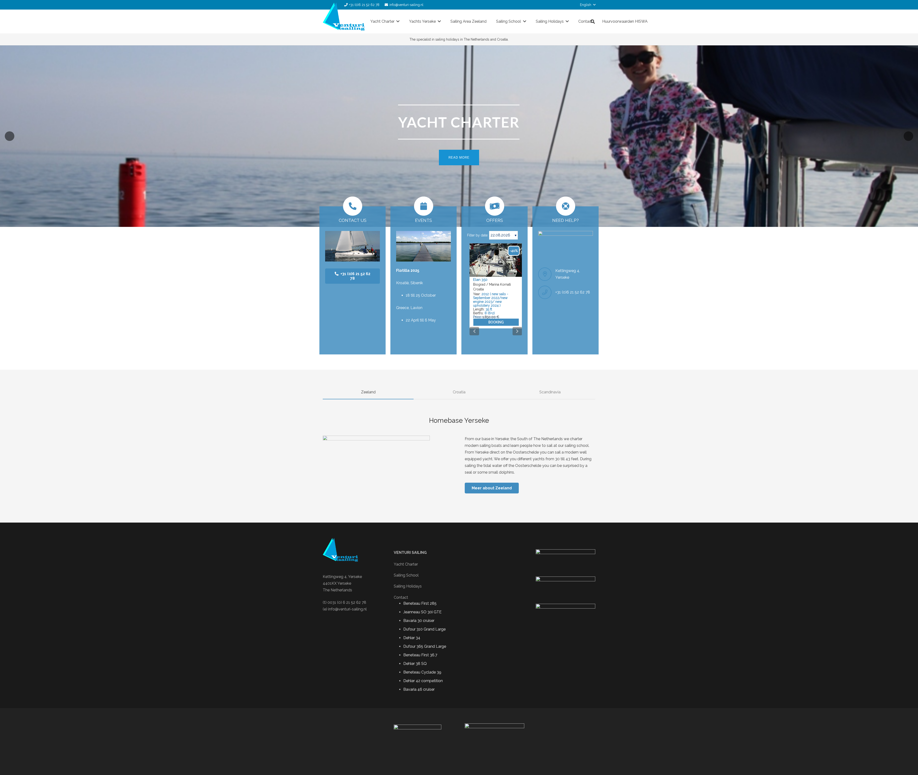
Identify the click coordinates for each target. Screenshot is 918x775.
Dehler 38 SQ (415, 663)
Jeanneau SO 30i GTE (422, 612)
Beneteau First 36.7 (420, 655)
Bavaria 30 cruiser (418, 620)
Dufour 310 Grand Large (424, 629)
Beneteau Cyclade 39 (422, 672)
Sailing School (406, 575)
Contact (401, 597)
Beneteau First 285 (420, 603)
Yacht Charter (406, 564)
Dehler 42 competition (423, 681)
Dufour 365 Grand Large (424, 646)
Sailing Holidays (408, 586)
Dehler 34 (411, 638)
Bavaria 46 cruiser (419, 689)
